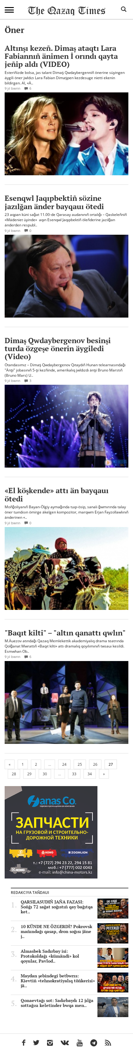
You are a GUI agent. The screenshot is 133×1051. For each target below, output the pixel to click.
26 (95, 764)
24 (64, 764)
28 (14, 774)
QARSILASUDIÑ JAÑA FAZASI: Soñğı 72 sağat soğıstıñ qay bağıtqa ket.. (57, 906)
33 (74, 774)
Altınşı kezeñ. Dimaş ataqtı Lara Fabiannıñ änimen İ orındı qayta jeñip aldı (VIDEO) (61, 56)
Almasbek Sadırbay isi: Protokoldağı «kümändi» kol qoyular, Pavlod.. (50, 956)
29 (29, 774)
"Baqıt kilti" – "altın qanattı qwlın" (65, 633)
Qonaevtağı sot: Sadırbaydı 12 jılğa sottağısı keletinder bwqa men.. (57, 1003)
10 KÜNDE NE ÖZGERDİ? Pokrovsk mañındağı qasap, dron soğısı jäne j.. (56, 931)
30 (45, 774)
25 (80, 764)
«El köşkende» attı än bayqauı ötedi (57, 494)
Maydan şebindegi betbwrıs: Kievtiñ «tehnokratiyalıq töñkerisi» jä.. (58, 980)
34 (90, 774)
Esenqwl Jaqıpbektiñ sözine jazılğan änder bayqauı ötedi (54, 202)
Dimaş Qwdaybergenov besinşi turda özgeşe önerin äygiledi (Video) (58, 348)
